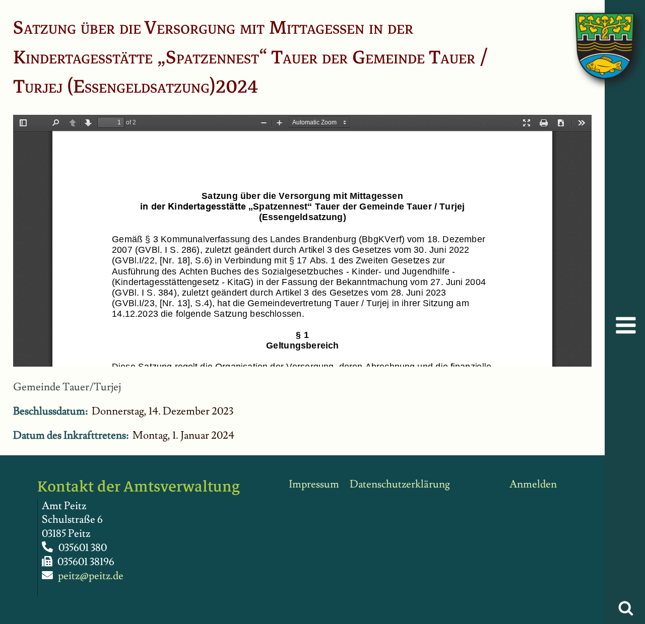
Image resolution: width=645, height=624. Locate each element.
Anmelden (533, 484)
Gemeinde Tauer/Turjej (67, 387)
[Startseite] (594, 35)
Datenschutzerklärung (400, 484)
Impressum (314, 484)
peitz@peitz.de (90, 576)
